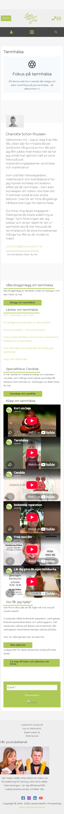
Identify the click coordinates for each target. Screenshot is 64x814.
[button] (6, 18)
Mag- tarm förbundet (15, 359)
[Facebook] (23, 798)
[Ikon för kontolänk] (11, 32)
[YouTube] (41, 798)
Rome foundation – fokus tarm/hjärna (24, 329)
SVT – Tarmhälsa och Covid (18, 315)
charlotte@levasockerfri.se (24, 246)
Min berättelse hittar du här (22, 254)
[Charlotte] (54, 18)
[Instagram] (29, 798)
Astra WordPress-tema (32, 807)
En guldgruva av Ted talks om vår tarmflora (27, 322)
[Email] (59, 18)
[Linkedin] (35, 798)
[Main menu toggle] (32, 32)
